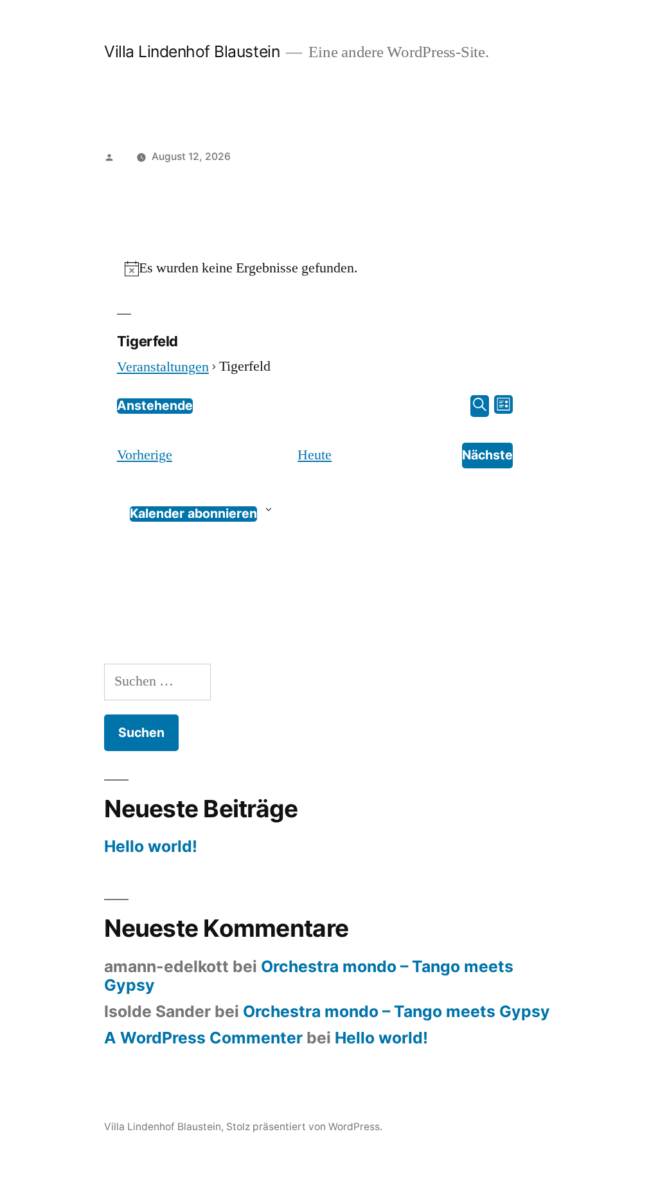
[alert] (315, 268)
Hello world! (150, 846)
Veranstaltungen (163, 367)
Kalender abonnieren (193, 513)
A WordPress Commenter (203, 1037)
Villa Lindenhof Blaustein (192, 51)
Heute (315, 455)
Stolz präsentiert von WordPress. (304, 1127)
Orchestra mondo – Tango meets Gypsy (308, 976)
